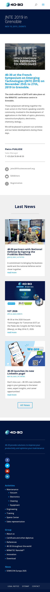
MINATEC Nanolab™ (15, 550)
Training (10, 513)
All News (25, 405)
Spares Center (13, 517)
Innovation (11, 554)
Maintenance (12, 489)
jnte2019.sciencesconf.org (22, 168)
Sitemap (25, 586)
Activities (20, 257)
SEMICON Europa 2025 (17, 571)
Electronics (15, 496)
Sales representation (16, 521)
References (12, 542)
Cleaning (14, 501)
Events (22, 26)
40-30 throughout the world (19, 546)
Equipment (15, 505)
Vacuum (13, 492)
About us (11, 533)
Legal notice (13, 586)
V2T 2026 (12, 311)
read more (11, 272)
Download (11, 558)
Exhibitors (15, 175)
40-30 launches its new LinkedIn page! (20, 372)
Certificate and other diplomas (20, 538)
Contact (36, 586)
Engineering (12, 509)
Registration (16, 183)
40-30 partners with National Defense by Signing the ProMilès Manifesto (24, 252)
